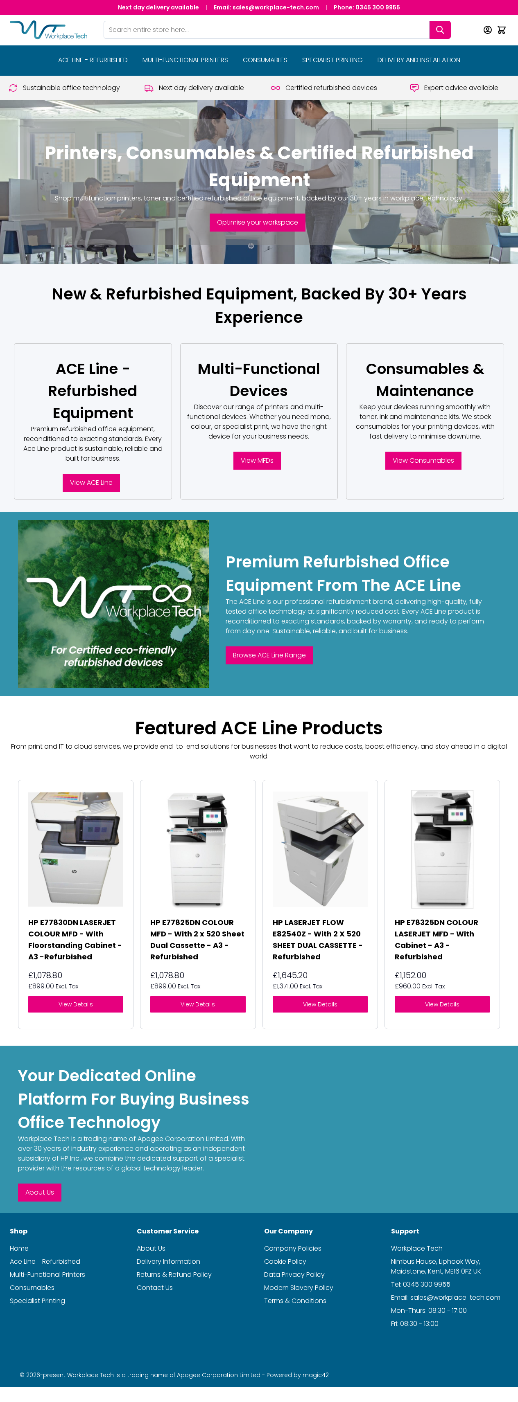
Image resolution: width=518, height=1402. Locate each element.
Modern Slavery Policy (298, 1287)
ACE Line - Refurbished (93, 60)
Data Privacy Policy (294, 1274)
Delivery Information (168, 1261)
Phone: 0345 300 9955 (367, 7)
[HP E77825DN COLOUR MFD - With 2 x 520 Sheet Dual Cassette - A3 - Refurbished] (197, 849)
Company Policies (292, 1248)
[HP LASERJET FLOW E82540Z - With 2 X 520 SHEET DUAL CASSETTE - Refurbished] (320, 849)
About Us (151, 1248)
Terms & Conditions (295, 1300)
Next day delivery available (158, 7)
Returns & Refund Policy (174, 1274)
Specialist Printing (332, 60)
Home (19, 1248)
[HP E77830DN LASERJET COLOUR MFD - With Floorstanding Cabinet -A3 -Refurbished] (75, 849)
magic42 (316, 1375)
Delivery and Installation (419, 60)
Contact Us (155, 1287)
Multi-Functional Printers (185, 60)
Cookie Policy (285, 1261)
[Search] (440, 30)
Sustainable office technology (71, 87)
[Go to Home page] (48, 30)
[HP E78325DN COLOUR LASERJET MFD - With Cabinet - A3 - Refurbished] (442, 849)
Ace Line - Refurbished (45, 1261)
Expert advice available (461, 87)
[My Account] (487, 29)
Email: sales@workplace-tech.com (266, 7)
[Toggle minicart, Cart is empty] (501, 29)
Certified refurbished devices (331, 87)
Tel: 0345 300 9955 (420, 1284)
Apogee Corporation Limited (183, 1138)
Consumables (265, 60)
